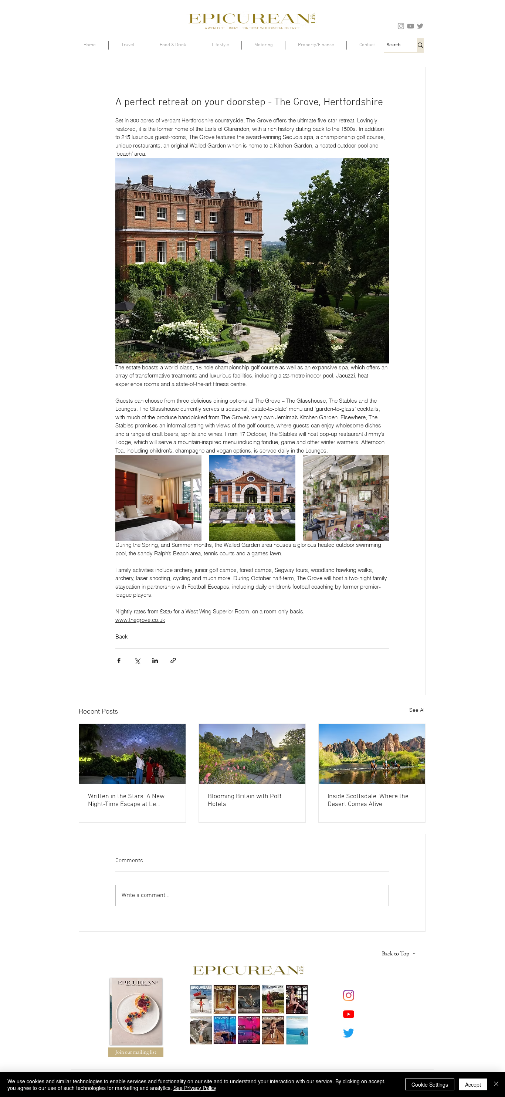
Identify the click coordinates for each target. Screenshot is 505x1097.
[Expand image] (158, 498)
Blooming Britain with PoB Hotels (244, 800)
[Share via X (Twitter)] (136, 660)
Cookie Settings (429, 1084)
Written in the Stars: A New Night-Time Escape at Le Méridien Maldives (126, 800)
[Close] (496, 1084)
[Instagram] (401, 26)
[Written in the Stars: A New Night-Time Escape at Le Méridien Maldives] (132, 754)
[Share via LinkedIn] (155, 660)
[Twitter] (420, 26)
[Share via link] (173, 660)
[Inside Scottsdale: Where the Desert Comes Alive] (372, 754)
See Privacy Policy (194, 1087)
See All (417, 710)
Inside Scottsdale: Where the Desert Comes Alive (368, 800)
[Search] (420, 45)
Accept (473, 1084)
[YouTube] (410, 26)
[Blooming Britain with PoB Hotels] (252, 754)
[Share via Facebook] (118, 660)
